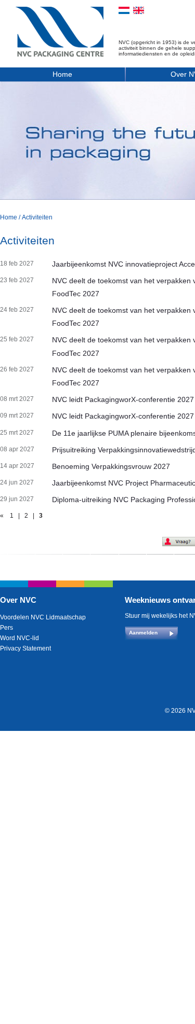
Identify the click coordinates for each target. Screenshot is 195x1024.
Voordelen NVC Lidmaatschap (43, 617)
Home (62, 74)
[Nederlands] (124, 10)
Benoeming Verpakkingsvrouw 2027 (111, 466)
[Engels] (138, 10)
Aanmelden (143, 632)
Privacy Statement (25, 648)
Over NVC (18, 600)
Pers (6, 627)
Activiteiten (37, 217)
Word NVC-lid (19, 638)
